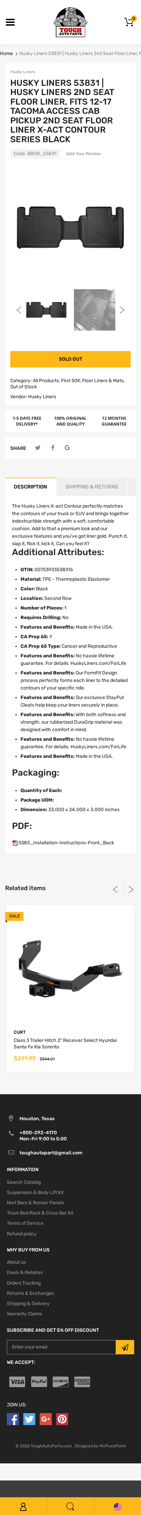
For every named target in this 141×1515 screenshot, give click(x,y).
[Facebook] (52, 448)
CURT (20, 1032)
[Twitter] (38, 448)
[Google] (67, 448)
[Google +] (46, 1419)
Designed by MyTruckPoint (100, 1446)
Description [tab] (30, 487)
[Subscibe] (125, 1347)
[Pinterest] (62, 1419)
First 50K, (71, 381)
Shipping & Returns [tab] (91, 487)
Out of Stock (23, 387)
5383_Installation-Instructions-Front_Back (65, 843)
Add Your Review (83, 153)
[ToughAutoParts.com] (70, 22)
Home (6, 53)
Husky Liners (22, 71)
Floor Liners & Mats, (103, 381)
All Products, (46, 381)
